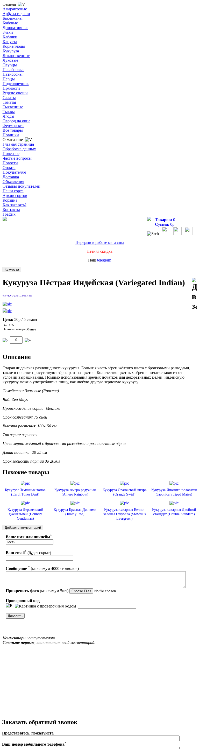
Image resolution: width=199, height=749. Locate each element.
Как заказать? (14, 205)
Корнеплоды (14, 46)
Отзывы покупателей (21, 186)
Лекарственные (16, 55)
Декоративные (15, 27)
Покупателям (14, 172)
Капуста (10, 41)
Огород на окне (16, 121)
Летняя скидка (99, 251)
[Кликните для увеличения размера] (7, 304)
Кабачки (10, 37)
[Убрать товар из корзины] (5, 340)
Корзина (10, 200)
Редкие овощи (15, 93)
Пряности (11, 88)
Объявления (13, 181)
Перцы (9, 79)
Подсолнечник (16, 83)
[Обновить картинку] (9, 605)
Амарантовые (15, 9)
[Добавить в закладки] (194, 294)
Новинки (11, 135)
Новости (10, 163)
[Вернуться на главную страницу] (5, 219)
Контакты (11, 209)
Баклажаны (13, 18)
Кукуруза (11, 51)
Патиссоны (13, 74)
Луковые (10, 60)
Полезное (11, 153)
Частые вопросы (17, 158)
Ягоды (8, 116)
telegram (104, 260)
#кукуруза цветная (17, 295)
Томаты (9, 102)
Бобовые (10, 23)
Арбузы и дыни (16, 13)
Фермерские (13, 125)
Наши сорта (13, 191)
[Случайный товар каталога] (189, 233)
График (9, 214)
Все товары (13, 130)
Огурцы (10, 65)
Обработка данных (19, 149)
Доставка (11, 177)
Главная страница (18, 144)
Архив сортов (15, 195)
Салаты (9, 97)
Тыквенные (13, 107)
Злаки (8, 32)
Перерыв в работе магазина (99, 242)
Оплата (9, 167)
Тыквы (9, 111)
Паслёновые (13, 69)
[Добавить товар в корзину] (28, 340)
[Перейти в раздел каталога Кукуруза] (12, 269)
